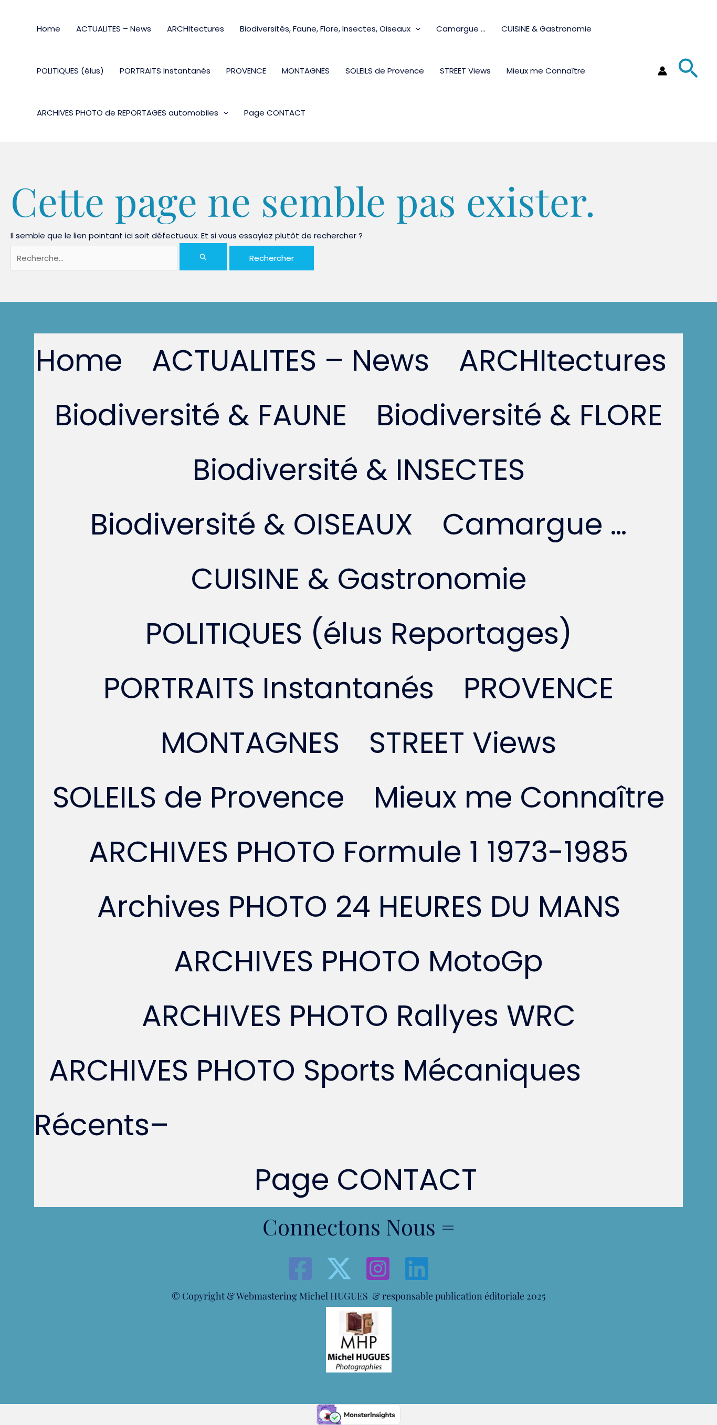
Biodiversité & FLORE (519, 415)
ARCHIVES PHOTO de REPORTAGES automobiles (127, 112)
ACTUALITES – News (113, 28)
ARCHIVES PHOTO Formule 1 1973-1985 (359, 852)
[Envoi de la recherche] (204, 256)
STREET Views (465, 70)
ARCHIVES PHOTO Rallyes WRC (359, 1015)
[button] (415, 28)
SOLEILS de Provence (384, 70)
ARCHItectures (195, 28)
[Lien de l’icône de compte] (662, 71)
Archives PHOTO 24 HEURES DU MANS (358, 906)
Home (48, 28)
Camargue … (461, 28)
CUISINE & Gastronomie (546, 28)
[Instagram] (378, 1268)
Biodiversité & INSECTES (359, 469)
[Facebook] (300, 1268)
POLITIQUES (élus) (70, 70)
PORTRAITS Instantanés (165, 70)
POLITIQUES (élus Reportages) (358, 633)
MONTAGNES (306, 70)
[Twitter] (339, 1268)
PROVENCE (246, 70)
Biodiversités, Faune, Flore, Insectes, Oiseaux (325, 28)
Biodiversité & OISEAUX (251, 524)
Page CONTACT (274, 112)
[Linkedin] (417, 1268)
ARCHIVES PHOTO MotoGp (358, 961)
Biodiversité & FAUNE (201, 415)
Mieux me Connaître (546, 70)
